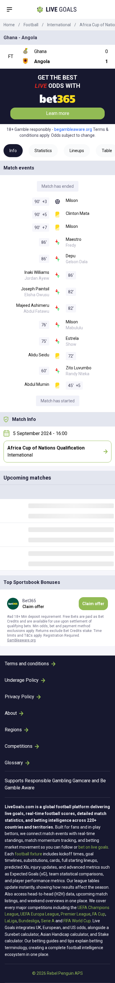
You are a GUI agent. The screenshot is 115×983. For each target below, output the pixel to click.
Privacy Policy (19, 696)
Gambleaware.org (21, 640)
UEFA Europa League (39, 914)
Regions (13, 729)
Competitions (18, 746)
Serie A (48, 920)
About (11, 713)
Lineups (77, 150)
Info (13, 150)
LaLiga (11, 920)
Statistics (43, 150)
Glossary (14, 762)
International (59, 24)
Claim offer (93, 603)
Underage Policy (22, 680)
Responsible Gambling (48, 780)
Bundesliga (29, 920)
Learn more (57, 113)
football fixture (28, 854)
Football (31, 24)
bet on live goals (93, 847)
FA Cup (98, 914)
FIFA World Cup (77, 920)
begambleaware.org (73, 129)
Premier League (76, 914)
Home (9, 24)
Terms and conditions (27, 663)
